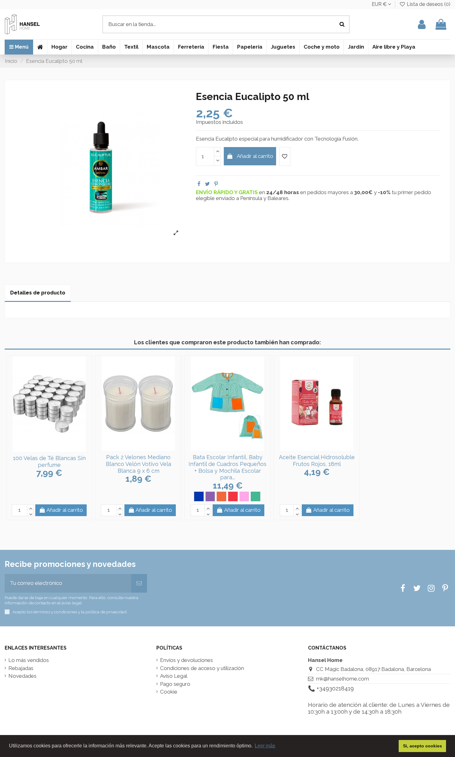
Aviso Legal (173, 676)
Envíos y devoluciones (186, 660)
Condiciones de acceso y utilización (202, 668)
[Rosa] (244, 496)
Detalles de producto (37, 293)
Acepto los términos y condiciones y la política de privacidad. (70, 611)
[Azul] (199, 496)
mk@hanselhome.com (342, 679)
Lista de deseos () (427, 4)
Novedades (22, 676)
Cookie (168, 692)
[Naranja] (221, 496)
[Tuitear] (207, 184)
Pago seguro (175, 684)
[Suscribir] (139, 583)
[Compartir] (199, 184)
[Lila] (210, 496)
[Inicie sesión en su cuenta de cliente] (422, 24)
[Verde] (255, 496)
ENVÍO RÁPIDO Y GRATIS (227, 192)
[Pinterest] (216, 184)
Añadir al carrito (255, 156)
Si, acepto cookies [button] (422, 745)
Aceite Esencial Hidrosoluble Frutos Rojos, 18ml (317, 460)
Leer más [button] (265, 745)
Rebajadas (20, 668)
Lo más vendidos (28, 660)
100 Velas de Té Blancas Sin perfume (49, 461)
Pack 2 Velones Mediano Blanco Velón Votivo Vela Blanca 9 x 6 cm (138, 464)
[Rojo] (233, 496)
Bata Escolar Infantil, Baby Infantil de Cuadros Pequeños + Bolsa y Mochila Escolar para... (227, 467)
